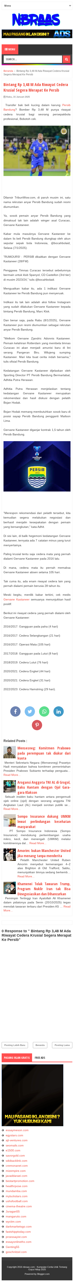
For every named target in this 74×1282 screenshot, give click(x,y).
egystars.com (14, 1135)
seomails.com (15, 1145)
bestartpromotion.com (20, 1181)
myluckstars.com (17, 1196)
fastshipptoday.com (18, 1231)
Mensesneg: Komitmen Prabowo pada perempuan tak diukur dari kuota (44, 753)
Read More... (12, 774)
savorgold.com (15, 1155)
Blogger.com (43, 1274)
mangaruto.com (16, 1216)
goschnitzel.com (16, 1252)
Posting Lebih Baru (14, 1045)
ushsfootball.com (17, 1201)
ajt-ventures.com (17, 1140)
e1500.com (13, 1150)
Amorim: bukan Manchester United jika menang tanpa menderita (44, 853)
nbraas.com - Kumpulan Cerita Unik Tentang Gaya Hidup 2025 (45, 1268)
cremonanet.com (17, 1165)
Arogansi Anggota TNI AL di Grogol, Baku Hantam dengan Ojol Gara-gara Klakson (44, 787)
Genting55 (12, 1247)
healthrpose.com (17, 1186)
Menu (11, 49)
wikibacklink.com (16, 1160)
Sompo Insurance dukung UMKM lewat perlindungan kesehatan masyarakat (44, 821)
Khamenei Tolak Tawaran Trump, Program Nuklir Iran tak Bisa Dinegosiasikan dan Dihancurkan (44, 888)
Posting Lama (62, 1045)
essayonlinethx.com (18, 1241)
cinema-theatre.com (19, 1206)
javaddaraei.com (16, 1175)
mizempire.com (16, 1170)
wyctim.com (13, 1221)
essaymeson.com (17, 1130)
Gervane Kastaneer (16, 599)
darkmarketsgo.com (19, 1226)
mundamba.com (16, 1191)
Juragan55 (13, 1211)
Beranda (40, 1045)
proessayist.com (16, 1236)
